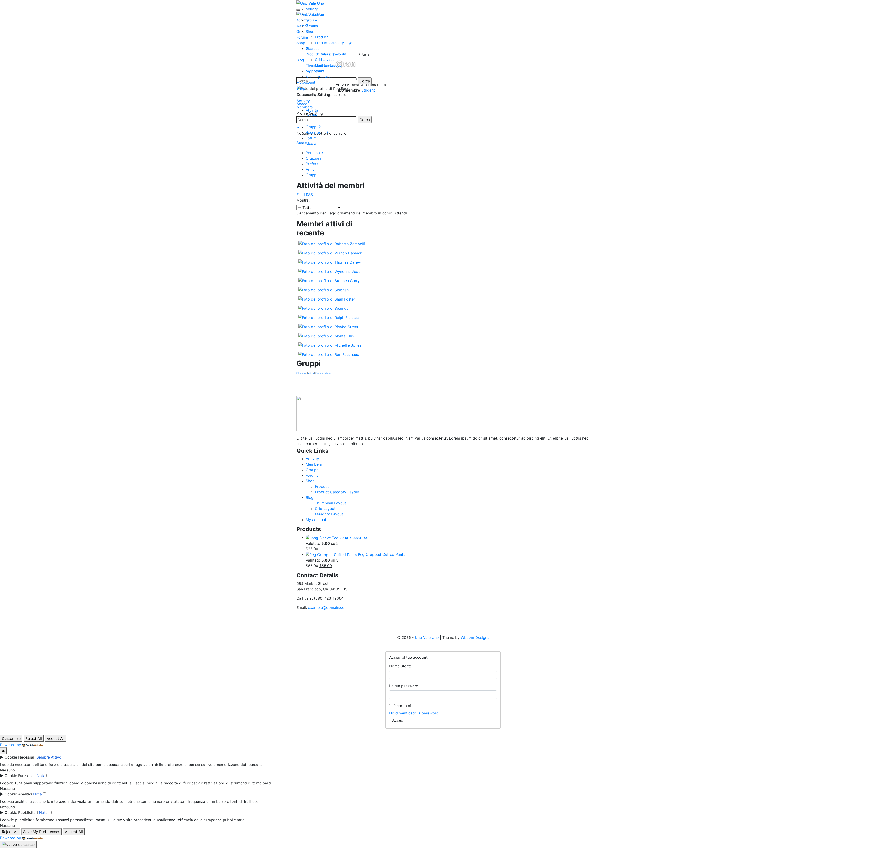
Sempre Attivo (48, 757)
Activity (302, 20)
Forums (302, 37)
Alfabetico (329, 373)
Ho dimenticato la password (414, 713)
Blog (300, 60)
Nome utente (400, 666)
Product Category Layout (326, 54)
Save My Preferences (41, 831)
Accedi (302, 142)
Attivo (311, 373)
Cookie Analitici (18, 794)
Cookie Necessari (20, 757)
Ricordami (401, 705)
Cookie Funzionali (20, 775)
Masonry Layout (319, 76)
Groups (302, 31)
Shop (300, 43)
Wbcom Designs (475, 637)
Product (312, 48)
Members (304, 26)
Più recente (301, 373)
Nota (41, 775)
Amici (310, 169)
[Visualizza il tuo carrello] (297, 127)
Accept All (56, 738)
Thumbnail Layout (320, 65)
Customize (11, 738)
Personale (314, 152)
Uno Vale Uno (427, 637)
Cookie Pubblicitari (21, 812)
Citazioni (313, 158)
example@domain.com (328, 607)
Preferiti (313, 163)
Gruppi (311, 175)
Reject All (33, 738)
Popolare (319, 373)
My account (305, 82)
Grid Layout (315, 71)
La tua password (403, 686)
